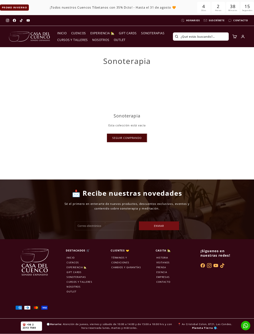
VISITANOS (163, 262)
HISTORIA (162, 257)
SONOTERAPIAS (152, 33)
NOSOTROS (100, 40)
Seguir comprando (127, 138)
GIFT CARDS (128, 33)
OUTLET (120, 40)
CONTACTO (163, 281)
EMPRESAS (163, 277)
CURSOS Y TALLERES (72, 40)
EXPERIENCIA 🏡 (102, 33)
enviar (159, 226)
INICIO (62, 33)
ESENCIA (161, 272)
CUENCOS (78, 33)
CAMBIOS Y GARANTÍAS (126, 267)
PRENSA (161, 267)
